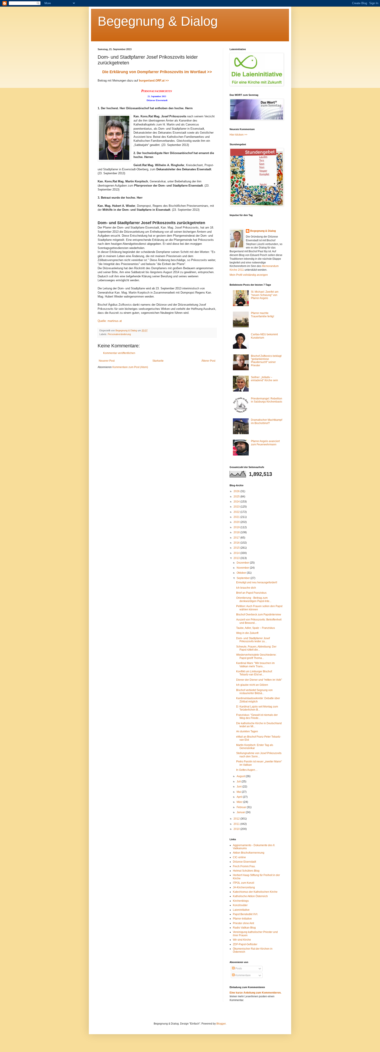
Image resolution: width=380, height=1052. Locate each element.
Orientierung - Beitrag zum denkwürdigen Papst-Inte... (253, 599)
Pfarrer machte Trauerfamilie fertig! (262, 315)
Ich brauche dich (246, 587)
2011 (237, 823)
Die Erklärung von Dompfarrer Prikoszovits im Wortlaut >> (157, 72)
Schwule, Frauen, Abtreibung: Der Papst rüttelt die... (256, 648)
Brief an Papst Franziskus (251, 592)
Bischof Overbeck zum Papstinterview (258, 614)
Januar (241, 812)
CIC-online (239, 857)
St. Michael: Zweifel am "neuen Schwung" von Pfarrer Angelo (264, 295)
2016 (237, 542)
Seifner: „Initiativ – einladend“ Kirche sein (264, 379)
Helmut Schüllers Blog (246, 870)
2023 (237, 506)
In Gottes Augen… (247, 769)
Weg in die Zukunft (247, 633)
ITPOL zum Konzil (243, 882)
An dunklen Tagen (247, 731)
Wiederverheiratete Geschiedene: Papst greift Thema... (256, 656)
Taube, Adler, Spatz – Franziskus (255, 627)
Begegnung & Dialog (158, 21)
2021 (237, 517)
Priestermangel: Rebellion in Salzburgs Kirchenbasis (266, 400)
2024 (237, 501)
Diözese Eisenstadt (244, 861)
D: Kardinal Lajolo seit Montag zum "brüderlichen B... (257, 708)
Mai (239, 791)
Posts (238, 968)
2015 (237, 547)
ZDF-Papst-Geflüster (245, 944)
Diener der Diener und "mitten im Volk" (259, 679)
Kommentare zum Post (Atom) (130, 367)
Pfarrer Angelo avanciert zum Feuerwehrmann (265, 443)
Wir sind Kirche (242, 939)
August (241, 776)
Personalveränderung (119, 334)
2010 (237, 829)
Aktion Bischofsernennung (248, 852)
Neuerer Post (107, 360)
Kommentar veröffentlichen (119, 353)
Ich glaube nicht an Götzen (252, 684)
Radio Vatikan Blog (244, 927)
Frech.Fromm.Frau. (244, 866)
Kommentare (243, 975)
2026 (237, 491)
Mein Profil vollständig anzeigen (249, 274)
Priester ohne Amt (243, 923)
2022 (237, 511)
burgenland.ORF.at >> (154, 80)
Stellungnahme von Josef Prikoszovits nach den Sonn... (258, 755)
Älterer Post (208, 360)
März (240, 802)
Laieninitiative (241, 909)
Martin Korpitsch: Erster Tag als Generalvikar (254, 747)
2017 (237, 537)
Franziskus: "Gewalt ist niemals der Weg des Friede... (257, 716)
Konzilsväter (240, 905)
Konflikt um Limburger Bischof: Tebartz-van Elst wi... (254, 673)
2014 (237, 553)
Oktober (242, 572)
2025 (237, 496)
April (240, 796)
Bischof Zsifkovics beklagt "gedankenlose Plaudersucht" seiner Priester (266, 360)
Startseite (158, 360)
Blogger (221, 1023)
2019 (237, 527)
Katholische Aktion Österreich (250, 896)
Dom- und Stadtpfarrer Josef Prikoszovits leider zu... (253, 640)
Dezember (243, 562)
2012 (237, 818)
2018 (237, 532)
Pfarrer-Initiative (242, 918)
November (243, 567)
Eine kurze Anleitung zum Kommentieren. (255, 992)
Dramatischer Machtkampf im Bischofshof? (266, 421)
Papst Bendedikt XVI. (245, 914)
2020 (237, 522)
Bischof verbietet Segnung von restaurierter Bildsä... (254, 692)
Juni (239, 786)
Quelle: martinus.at (110, 321)
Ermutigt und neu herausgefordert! (256, 582)
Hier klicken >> (238, 134)
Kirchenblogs (241, 900)
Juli (239, 781)
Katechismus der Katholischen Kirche (255, 891)
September (243, 578)
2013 (237, 558)
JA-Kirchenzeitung (244, 887)
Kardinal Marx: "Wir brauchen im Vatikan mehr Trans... (255, 665)
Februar (242, 807)
